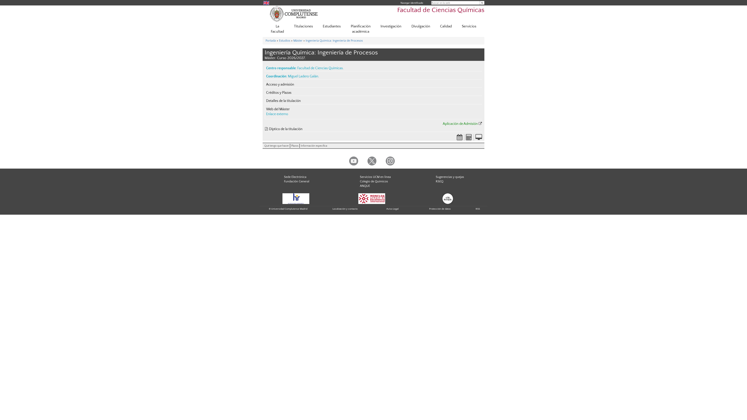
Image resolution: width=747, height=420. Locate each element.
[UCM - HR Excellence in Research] (295, 198)
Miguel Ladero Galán (303, 76)
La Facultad (277, 29)
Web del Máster (278, 109)
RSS (478, 208)
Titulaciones (303, 26)
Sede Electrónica (295, 177)
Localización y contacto (345, 208)
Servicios (469, 26)
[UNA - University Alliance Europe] (447, 198)
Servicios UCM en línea (375, 177)
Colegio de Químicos (374, 181)
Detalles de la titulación (283, 101)
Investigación (391, 26)
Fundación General (296, 181)
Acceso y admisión (280, 85)
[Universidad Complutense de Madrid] (294, 13)
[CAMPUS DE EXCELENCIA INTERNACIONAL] (371, 198)
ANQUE (365, 186)
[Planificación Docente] (460, 138)
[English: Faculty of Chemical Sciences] (266, 2)
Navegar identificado (412, 2)
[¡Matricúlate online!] (478, 138)
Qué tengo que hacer (276, 145)
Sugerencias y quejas (450, 177)
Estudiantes (332, 26)
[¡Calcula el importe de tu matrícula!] (469, 138)
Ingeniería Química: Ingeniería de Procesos (334, 40)
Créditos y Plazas (278, 93)
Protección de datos (440, 208)
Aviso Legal (392, 208)
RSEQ (439, 181)
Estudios (284, 40)
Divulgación (420, 26)
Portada (271, 40)
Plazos (294, 145)
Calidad (446, 26)
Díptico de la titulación (285, 129)
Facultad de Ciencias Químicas (440, 10)
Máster (297, 40)
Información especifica (314, 145)
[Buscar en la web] (482, 3)
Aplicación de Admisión (460, 124)
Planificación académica (361, 29)
